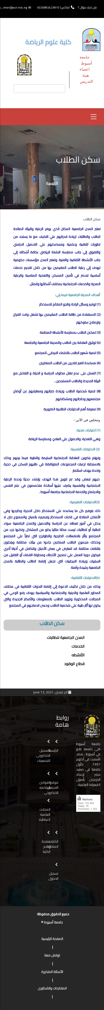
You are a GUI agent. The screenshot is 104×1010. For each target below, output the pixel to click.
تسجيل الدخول (53, 876)
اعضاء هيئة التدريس (86, 75)
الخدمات (78, 646)
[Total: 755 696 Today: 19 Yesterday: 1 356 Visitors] (88, 815)
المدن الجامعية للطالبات (66, 637)
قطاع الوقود (74, 663)
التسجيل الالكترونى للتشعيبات (43, 755)
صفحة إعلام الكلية (46, 846)
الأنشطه (78, 655)
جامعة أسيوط (86, 60)
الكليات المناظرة (52, 844)
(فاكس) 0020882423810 (53, 7)
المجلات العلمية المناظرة (44, 814)
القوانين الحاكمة (44, 785)
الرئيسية (52, 183)
